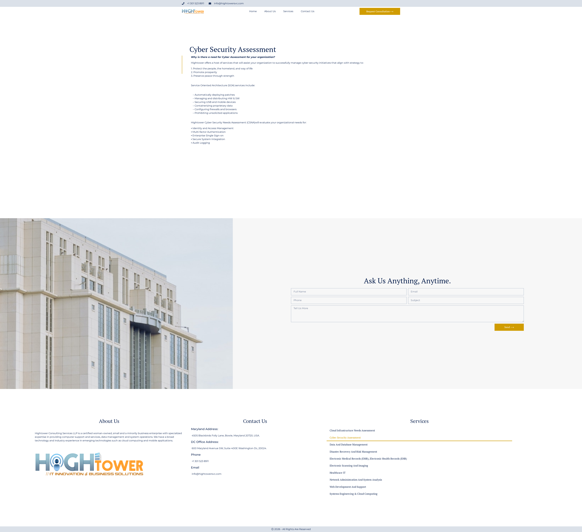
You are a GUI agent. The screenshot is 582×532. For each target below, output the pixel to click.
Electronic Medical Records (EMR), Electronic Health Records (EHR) (368, 458)
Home (253, 11)
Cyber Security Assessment (345, 437)
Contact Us (307, 11)
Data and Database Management (349, 444)
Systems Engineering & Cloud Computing (353, 493)
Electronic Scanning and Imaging (349, 465)
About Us (270, 11)
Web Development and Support (348, 487)
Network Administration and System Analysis (356, 479)
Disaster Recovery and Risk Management (353, 451)
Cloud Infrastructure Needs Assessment (352, 430)
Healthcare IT (338, 472)
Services (288, 11)
